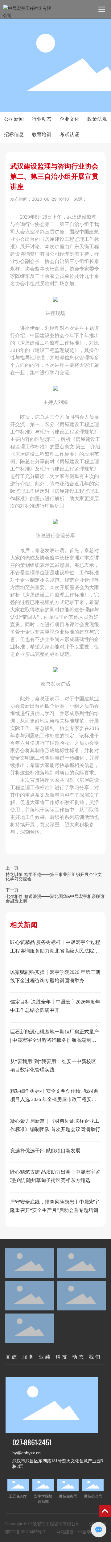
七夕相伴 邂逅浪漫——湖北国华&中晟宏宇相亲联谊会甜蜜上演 (55, 898)
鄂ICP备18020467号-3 (25, 1532)
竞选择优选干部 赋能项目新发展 (45, 1150)
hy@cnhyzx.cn (26, 1452)
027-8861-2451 (31, 1442)
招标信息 (14, 134)
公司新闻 (14, 119)
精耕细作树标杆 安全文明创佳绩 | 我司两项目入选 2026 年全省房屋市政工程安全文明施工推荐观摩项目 (54, 1099)
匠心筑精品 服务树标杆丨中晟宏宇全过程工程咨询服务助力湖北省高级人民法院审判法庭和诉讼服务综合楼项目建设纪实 (55, 951)
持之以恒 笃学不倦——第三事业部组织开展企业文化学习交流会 (54, 876)
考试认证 (69, 134)
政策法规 (97, 119)
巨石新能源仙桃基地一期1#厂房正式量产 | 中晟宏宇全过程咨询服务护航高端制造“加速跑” (54, 1040)
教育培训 (41, 134)
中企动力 (86, 1531)
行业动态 (41, 119)
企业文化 (69, 119)
